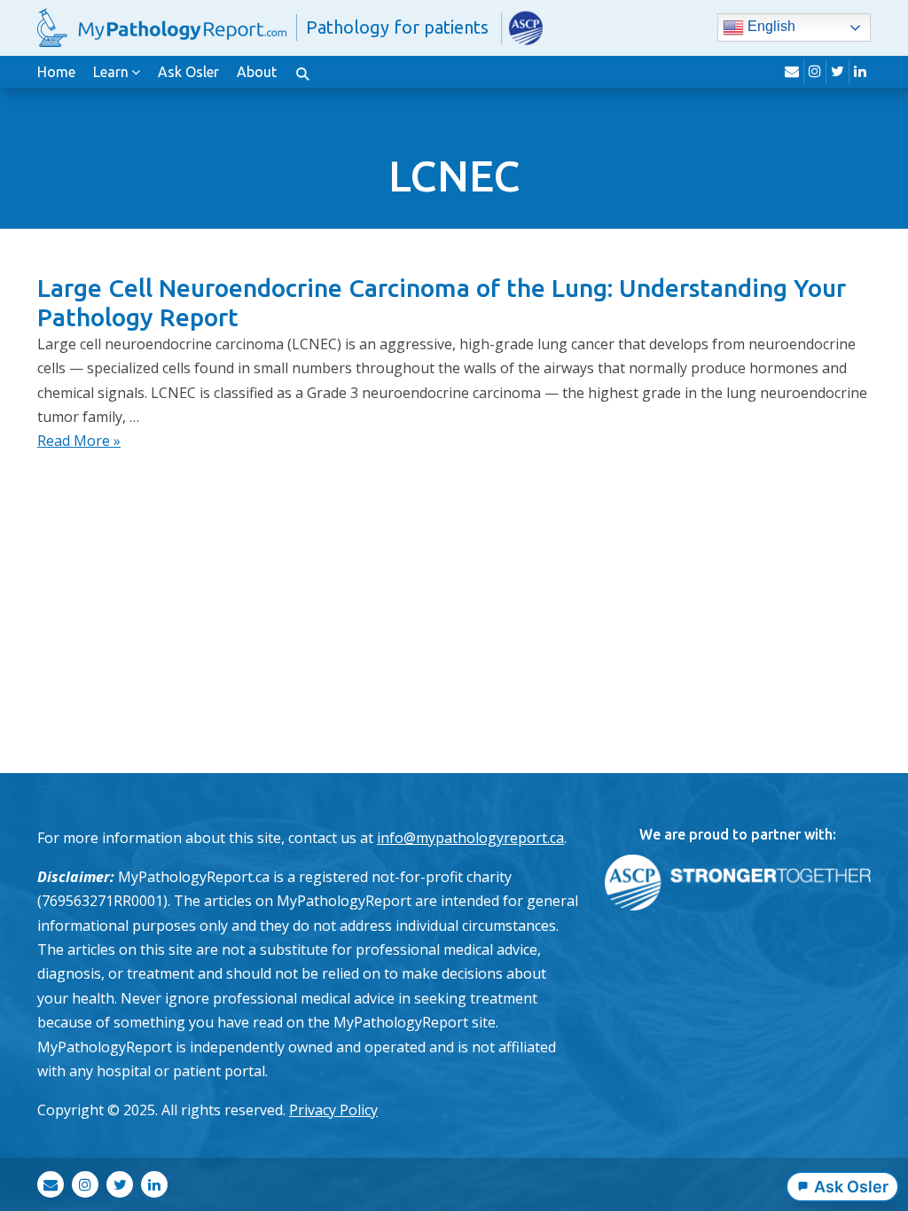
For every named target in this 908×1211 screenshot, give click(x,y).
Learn (111, 72)
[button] (302, 72)
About (257, 72)
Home (56, 72)
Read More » (79, 440)
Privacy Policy (333, 1110)
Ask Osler (188, 72)
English (769, 27)
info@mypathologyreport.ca (470, 838)
